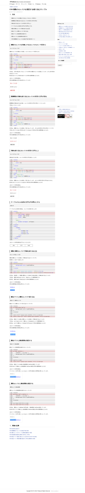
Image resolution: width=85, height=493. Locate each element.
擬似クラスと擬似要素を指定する (18, 33)
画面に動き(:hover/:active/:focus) (65, 31)
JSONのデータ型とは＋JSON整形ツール (67, 47)
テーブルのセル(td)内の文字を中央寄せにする (21, 26)
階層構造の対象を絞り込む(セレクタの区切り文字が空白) (24, 20)
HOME (11, 6)
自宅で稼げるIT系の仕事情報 (64, 57)
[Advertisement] (32, 450)
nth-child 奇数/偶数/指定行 (64, 33)
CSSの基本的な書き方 (14, 428)
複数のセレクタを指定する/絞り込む (66, 26)
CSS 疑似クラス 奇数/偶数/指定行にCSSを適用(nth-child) (22, 438)
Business (39, 4)
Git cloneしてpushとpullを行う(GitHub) (66, 111)
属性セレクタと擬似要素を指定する (19, 36)
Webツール (31, 4)
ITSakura (13, 2)
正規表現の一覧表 (62, 50)
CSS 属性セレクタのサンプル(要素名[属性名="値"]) (21, 432)
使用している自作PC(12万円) (64, 112)
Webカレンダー (62, 42)
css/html (16, 6)
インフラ (25, 4)
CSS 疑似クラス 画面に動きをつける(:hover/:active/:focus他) (23, 436)
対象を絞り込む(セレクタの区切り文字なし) (21, 23)
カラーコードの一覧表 (63, 43)
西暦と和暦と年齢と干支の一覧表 (65, 54)
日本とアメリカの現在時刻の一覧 (65, 52)
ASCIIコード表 (61, 49)
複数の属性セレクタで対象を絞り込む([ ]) (20, 28)
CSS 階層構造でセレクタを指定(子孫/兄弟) (21, 39)
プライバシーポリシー (55, 491)
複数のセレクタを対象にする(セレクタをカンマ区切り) (23, 18)
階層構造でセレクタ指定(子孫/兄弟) (66, 28)
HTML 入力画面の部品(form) (64, 109)
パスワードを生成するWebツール (65, 45)
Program (13, 4)
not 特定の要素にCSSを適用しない (65, 36)
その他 (44, 4)
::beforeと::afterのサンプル (64, 35)
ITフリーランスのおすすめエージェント (66, 56)
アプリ (18, 4)
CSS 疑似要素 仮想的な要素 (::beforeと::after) (20, 434)
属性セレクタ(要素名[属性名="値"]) (65, 29)
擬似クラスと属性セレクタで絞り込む (19, 31)
